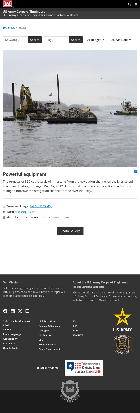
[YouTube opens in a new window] (27, 311)
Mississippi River (24, 211)
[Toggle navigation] (134, 4)
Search (35, 40)
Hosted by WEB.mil (47, 367)
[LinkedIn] (13, 311)
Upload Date (120, 40)
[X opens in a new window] (20, 311)
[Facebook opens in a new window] (5, 311)
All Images (94, 40)
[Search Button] (128, 4)
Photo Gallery (70, 231)
